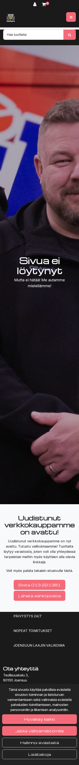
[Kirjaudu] (35, 4)
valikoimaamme (44, 546)
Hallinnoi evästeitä (39, 742)
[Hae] (69, 35)
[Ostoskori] (44, 4)
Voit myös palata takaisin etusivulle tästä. (39, 571)
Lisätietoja (39, 754)
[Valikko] (71, 17)
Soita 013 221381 (39, 584)
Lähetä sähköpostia (39, 595)
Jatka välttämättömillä (39, 730)
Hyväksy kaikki (39, 719)
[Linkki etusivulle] (11, 18)
